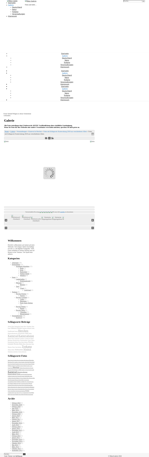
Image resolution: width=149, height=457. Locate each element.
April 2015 (15, 432)
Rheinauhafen (13, 387)
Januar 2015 (16, 438)
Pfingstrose (12, 383)
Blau (25, 360)
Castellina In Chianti (17, 362)
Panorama (31, 381)
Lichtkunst (9, 378)
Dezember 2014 (17, 439)
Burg (25, 326)
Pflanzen (18, 283)
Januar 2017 (16, 421)
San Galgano (18, 347)
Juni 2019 (15, 408)
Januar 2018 (16, 416)
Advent (9, 326)
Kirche (22, 374)
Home (7, 131)
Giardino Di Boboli (23, 365)
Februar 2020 (16, 406)
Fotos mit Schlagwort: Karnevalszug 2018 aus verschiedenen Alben (65, 131)
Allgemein (15, 263)
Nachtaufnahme (24, 340)
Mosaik (20, 379)
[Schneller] (52, 138)
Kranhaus (13, 376)
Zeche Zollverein (22, 351)
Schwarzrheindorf (31, 389)
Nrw (26, 381)
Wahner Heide (24, 274)
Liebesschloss (13, 378)
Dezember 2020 (17, 405)
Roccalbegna (18, 387)
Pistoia (22, 308)
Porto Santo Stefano (26, 303)
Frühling (9, 365)
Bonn (22, 268)
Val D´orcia (21, 392)
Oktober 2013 (16, 448)
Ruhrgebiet (23, 272)
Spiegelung (23, 390)
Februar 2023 (16, 403)
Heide (16, 331)
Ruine (13, 347)
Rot (25, 387)
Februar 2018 (16, 414)
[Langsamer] (46, 138)
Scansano (16, 389)
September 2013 (17, 450)
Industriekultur (21, 333)
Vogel (30, 392)
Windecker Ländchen (13, 351)
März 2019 (15, 410)
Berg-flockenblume (20, 360)
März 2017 (15, 417)
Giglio (22, 299)
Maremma (23, 301)
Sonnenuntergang (18, 390)
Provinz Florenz (21, 294)
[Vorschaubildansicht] (92, 134)
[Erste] (6, 220)
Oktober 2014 (16, 443)
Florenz (22, 296)
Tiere (17, 286)
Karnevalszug (26, 335)
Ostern (29, 340)
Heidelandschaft (25, 281)
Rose (23, 387)
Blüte (33, 360)
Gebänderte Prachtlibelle (15, 365)
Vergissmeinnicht (26, 392)
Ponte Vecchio (21, 383)
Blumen (22, 285)
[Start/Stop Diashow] (49, 138)
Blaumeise (27, 360)
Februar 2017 (16, 419)
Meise (34, 378)
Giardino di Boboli (26, 328)
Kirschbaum (25, 374)
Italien (30, 333)
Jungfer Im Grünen (25, 369)
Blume (30, 360)
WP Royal (19, 456)
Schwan (26, 389)
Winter (20, 394)
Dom (33, 326)
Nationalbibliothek (11, 381)
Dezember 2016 (17, 423)
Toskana (15, 12)
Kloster (9, 338)
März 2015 (15, 434)
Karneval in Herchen (35, 131)
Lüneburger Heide (29, 338)
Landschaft (16, 338)
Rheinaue (9, 387)
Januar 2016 (16, 428)
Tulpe (18, 392)
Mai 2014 (15, 445)
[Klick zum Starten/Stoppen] (49, 227)
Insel (26, 333)
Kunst (19, 376)
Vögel (22, 288)
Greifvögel (27, 290)
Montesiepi (17, 379)
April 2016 (15, 425)
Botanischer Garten (19, 326)
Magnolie (25, 378)
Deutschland (17, 7)
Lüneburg (22, 338)
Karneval (19, 317)
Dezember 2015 (17, 430)
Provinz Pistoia (21, 306)
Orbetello (28, 381)
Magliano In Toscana (19, 378)
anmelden (62, 212)
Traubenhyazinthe (11, 392)
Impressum (12, 16)
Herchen (23, 330)
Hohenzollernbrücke (12, 333)
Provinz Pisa (14, 385)
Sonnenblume (13, 390)
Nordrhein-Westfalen (22, 266)
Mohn (9, 379)
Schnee (24, 389)
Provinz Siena (20, 310)
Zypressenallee (30, 394)
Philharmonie (16, 383)
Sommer (9, 390)
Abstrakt (9, 360)
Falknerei (14, 328)
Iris (18, 369)
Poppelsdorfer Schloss (13, 342)
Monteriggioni (24, 314)
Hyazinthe (9, 369)
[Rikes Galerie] (30, 1)
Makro (28, 378)
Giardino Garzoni (29, 365)
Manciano (31, 378)
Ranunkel (29, 385)
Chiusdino (23, 312)
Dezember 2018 (17, 412)
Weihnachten (19, 349)
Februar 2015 (16, 436)
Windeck (23, 275)
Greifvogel (11, 331)
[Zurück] (6, 228)
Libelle (31, 376)
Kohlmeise (10, 376)
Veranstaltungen (18, 14)
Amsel (12, 360)
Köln (21, 270)
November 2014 (17, 441)
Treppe (15, 392)
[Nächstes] (92, 228)
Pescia (9, 383)
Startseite (12, 3)
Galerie (11, 5)
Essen (9, 328)
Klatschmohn (29, 374)
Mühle (22, 379)
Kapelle (32, 369)
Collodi (26, 362)
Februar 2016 (16, 427)
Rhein (24, 344)
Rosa (21, 387)
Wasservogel (12, 394)
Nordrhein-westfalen (21, 381)
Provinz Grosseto (21, 297)
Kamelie (29, 369)
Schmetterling (20, 389)
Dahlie (28, 362)
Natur (14, 9)
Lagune (23, 376)
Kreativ (16, 376)
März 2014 (15, 447)
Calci (13, 362)
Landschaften (20, 279)
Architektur (15, 360)
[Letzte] (92, 220)
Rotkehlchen (28, 387)
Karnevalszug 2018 (14, 374)
